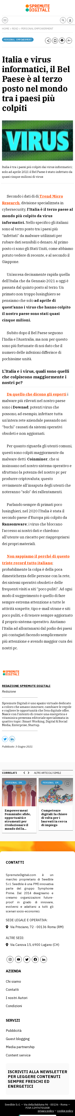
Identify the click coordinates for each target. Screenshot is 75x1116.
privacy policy (46, 1111)
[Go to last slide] (24, 772)
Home (5, 28)
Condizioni (14, 1005)
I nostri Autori (16, 997)
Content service (18, 1055)
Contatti (12, 989)
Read (15, 28)
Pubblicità (14, 1030)
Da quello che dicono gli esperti (36, 394)
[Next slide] (28, 772)
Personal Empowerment (37, 28)
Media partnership (20, 1046)
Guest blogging (18, 1038)
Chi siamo (13, 981)
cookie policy (65, 1111)
